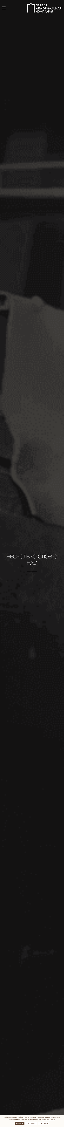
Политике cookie (48, 1119)
